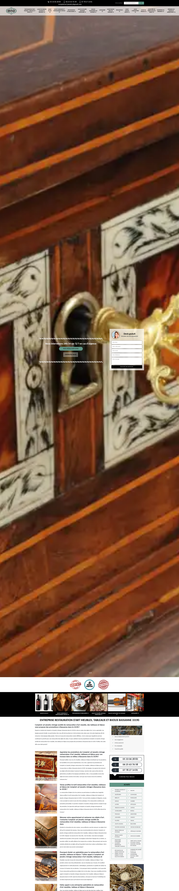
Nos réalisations (71, 349)
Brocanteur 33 (119, 11)
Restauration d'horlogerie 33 (71, 11)
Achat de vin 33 (49, 11)
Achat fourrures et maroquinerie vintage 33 (59, 11)
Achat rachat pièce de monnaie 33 (110, 11)
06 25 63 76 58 (71, 2)
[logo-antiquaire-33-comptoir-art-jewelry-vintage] (11, 10)
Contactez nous (70, 354)
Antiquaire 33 (102, 11)
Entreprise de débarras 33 (160, 11)
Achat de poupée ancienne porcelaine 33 (82, 11)
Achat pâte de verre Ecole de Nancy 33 (152, 11)
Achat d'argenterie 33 (135, 11)
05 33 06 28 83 (55, 2)
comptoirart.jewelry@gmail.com (70, 4)
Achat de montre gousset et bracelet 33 (41, 11)
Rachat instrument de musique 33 (93, 11)
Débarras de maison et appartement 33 (171, 11)
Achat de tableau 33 (143, 11)
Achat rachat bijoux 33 (127, 11)
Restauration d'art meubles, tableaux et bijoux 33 (29, 11)
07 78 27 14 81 (86, 2)
